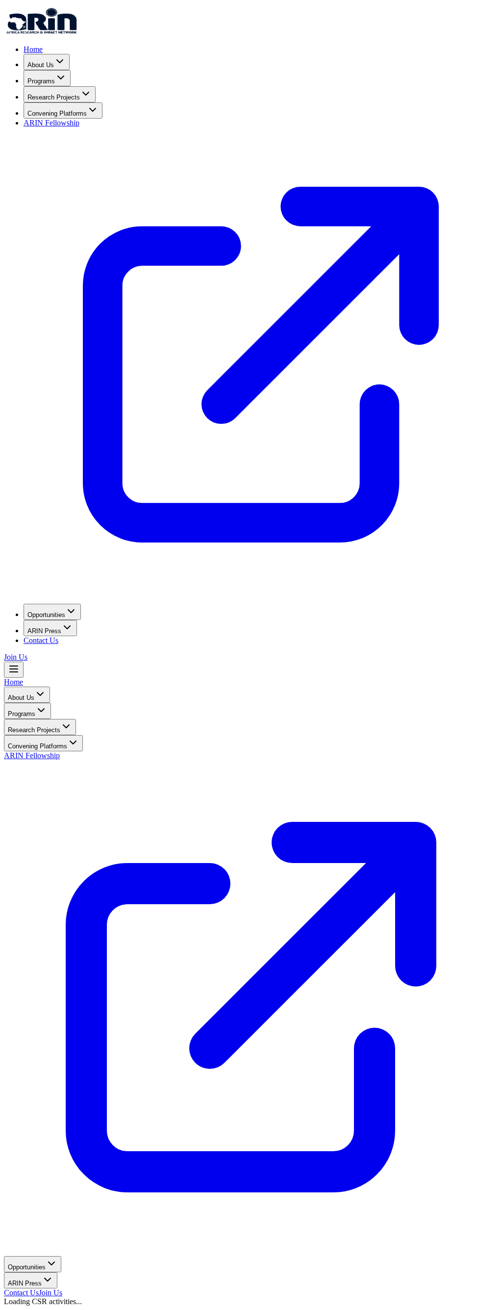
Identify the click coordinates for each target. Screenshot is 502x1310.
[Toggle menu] (14, 670)
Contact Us (41, 640)
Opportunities (46, 614)
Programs (41, 81)
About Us (40, 65)
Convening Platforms (57, 113)
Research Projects (53, 97)
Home (33, 49)
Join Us (15, 657)
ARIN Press (44, 631)
